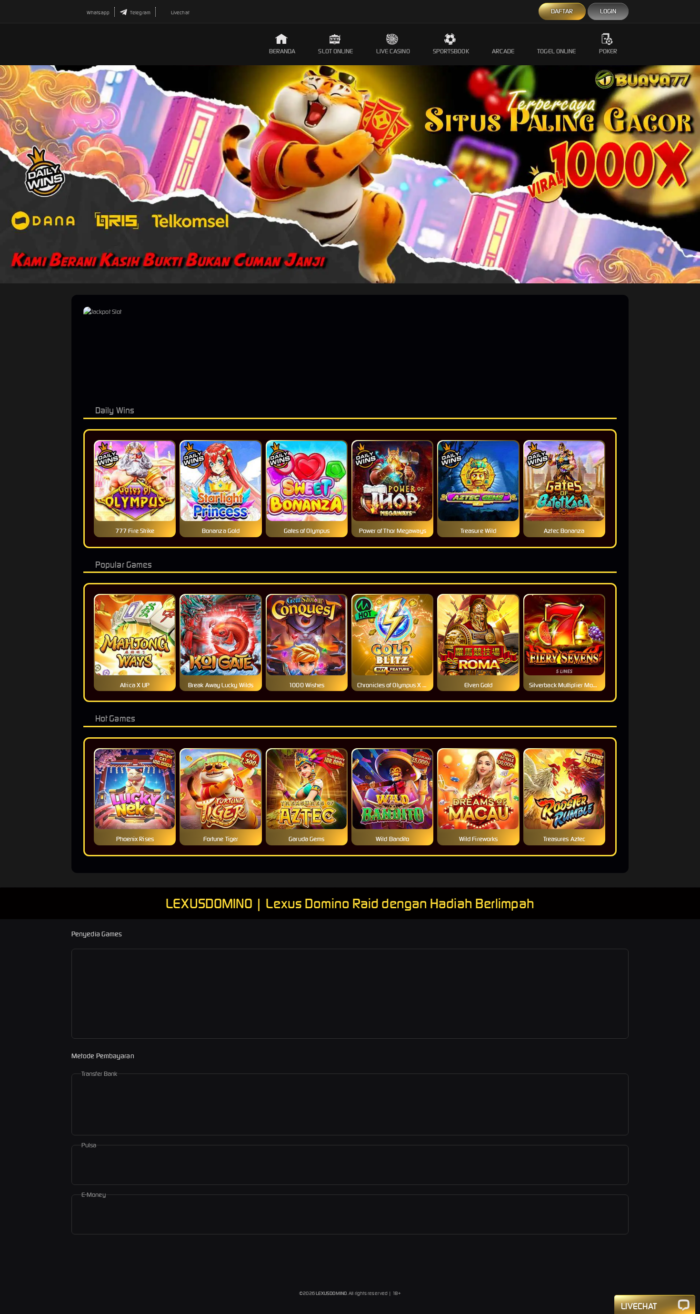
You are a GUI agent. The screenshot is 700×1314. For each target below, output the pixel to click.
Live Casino (393, 51)
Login (608, 11)
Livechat (180, 13)
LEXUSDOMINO (331, 1293)
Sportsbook (451, 51)
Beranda (282, 51)
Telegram (139, 13)
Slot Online (335, 51)
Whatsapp (98, 13)
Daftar (562, 11)
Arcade (503, 51)
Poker (608, 51)
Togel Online (556, 51)
